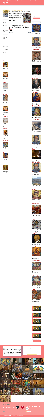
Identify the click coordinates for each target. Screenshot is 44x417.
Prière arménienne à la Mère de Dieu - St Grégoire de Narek (36, 189)
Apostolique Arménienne (4, 18)
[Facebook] (3, 411)
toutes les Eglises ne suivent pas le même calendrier (5, 116)
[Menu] (40, 3)
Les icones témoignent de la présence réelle (5, 164)
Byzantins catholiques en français (5, 50)
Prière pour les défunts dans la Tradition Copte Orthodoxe (36, 275)
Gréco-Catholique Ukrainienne (5, 35)
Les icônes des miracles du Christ (36, 339)
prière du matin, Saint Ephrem (36, 162)
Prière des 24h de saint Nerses (36, 36)
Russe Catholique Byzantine (5, 43)
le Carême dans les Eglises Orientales (5, 82)
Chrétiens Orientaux (37, 348)
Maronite (4, 41)
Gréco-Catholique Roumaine (5, 33)
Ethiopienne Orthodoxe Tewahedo (5, 31)
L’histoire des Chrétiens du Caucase (36, 312)
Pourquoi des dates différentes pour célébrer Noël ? (5, 61)
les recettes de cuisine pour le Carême (5, 128)
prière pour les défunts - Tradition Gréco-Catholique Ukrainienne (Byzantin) (35, 203)
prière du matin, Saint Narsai (36, 175)
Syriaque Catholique (5, 46)
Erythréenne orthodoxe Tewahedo (5, 28)
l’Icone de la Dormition (4, 152)
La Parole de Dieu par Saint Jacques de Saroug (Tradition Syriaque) (36, 50)
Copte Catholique (5, 25)
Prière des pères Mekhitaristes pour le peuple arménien (36, 78)
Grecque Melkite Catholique (5, 38)
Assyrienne (4, 22)
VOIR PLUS (28, 411)
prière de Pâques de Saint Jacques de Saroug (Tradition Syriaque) (36, 219)
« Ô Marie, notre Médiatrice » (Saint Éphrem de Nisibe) (36, 92)
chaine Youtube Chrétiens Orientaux (33, 406)
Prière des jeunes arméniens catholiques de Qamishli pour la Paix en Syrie (36, 120)
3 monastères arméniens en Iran (35, 318)
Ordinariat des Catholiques (4, 54)
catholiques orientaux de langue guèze (5, 52)
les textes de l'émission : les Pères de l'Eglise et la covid (5, 94)
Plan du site (20, 416)
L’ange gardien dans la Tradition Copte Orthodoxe (36, 260)
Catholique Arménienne (4, 20)
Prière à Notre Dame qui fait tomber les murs (36, 246)
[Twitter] (4, 411)
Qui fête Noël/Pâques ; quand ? (5, 140)
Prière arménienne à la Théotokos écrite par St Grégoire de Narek (36, 106)
